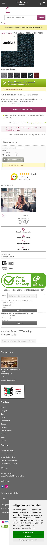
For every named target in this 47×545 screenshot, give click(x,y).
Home (3, 33)
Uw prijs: (6, 155)
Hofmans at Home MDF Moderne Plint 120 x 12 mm (17, 301)
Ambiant (9, 33)
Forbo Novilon (5, 421)
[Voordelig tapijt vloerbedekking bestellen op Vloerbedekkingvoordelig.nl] (9, 11)
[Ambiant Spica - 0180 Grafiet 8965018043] (10, 76)
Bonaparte (4, 411)
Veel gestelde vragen (7, 256)
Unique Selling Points (8, 457)
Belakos (3, 440)
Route (13, 380)
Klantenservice (5, 254)
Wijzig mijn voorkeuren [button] (28, 540)
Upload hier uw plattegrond (21, 83)
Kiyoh (3, 498)
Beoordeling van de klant (9, 464)
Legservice (21, 296)
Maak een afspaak (6, 380)
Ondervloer (12, 296)
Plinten (4, 296)
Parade (3, 434)
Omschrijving (22, 341)
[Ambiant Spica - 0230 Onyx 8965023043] (24, 76)
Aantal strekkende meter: (8, 149)
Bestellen (32, 341)
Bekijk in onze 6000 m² (23, 129)
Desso (3, 417)
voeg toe (19, 310)
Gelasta (3, 424)
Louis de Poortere (6, 430)
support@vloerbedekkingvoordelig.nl (12, 476)
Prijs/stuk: (5, 303)
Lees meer (19, 104)
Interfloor (4, 427)
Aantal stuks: (6, 305)
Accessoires (31, 296)
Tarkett (3, 437)
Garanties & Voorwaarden (9, 460)
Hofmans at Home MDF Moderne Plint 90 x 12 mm (17, 313)
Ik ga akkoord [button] (28, 532)
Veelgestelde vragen (7, 450)
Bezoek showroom (7, 454)
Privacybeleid (5, 505)
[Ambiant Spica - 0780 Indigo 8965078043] (17, 51)
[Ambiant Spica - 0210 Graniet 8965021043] (17, 76)
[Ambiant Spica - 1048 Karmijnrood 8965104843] (36, 76)
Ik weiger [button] (28, 536)
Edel (2, 414)
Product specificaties (9, 341)
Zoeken (41, 17)
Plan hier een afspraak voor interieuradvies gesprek (23, 27)
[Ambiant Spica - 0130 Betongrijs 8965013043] (4, 76)
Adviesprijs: (6, 153)
